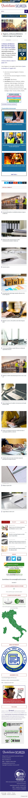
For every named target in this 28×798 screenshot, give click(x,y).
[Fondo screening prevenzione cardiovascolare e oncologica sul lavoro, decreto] (14, 419)
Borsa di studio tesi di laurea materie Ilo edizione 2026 (17, 549)
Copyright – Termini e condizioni (9, 794)
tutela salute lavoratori (17, 719)
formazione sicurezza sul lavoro (8, 712)
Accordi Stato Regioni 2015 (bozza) (9, 677)
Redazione (8, 40)
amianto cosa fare (5, 711)
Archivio (22, 522)
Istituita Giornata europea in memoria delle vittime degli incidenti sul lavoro (17, 542)
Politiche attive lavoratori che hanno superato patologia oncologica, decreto (12, 458)
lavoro (22, 712)
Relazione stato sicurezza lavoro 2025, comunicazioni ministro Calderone (11, 240)
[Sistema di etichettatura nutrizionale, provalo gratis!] (14, 98)
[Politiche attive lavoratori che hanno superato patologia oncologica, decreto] (14, 447)
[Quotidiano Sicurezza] (14, 5)
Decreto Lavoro (5, 267)
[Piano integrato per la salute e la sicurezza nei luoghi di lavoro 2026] (14, 392)
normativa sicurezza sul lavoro (9, 104)
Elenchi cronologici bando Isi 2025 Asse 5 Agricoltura (16, 535)
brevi (11, 710)
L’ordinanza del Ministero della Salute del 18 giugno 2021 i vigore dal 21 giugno (8, 45)
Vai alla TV (14, 582)
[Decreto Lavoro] (14, 256)
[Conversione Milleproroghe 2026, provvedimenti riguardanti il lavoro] (14, 337)
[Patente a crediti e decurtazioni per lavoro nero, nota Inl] (14, 364)
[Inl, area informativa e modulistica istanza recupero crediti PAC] (14, 201)
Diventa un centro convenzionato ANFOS (10, 680)
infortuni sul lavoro (17, 712)
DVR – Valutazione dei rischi (8, 682)
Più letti (14, 522)
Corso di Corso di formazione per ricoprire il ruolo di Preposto (14, 145)
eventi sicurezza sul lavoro (19, 711)
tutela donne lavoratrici (9, 719)
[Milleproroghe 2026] (14, 474)
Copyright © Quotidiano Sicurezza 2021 (10, 765)
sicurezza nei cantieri (10, 717)
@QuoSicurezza (21, 579)
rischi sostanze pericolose (15, 716)
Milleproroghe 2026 (6, 485)
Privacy (13, 793)
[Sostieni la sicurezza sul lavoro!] (14, 703)
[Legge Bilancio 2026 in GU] (14, 500)
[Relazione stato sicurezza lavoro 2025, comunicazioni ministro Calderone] (14, 228)
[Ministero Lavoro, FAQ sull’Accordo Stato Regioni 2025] (14, 309)
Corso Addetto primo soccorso (14, 124)
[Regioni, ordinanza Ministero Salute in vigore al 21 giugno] (14, 25)
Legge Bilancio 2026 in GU (8, 511)
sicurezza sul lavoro (18, 717)
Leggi (25, 40)
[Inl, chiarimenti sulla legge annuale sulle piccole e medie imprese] (14, 282)
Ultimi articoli (5, 522)
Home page (3, 793)
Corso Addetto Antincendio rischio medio (14, 166)
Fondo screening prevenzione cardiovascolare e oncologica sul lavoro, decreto (13, 431)
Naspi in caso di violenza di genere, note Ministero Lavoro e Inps (17, 528)
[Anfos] (13, 743)
